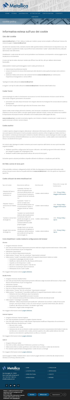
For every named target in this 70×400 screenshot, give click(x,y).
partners (51, 377)
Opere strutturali (31, 374)
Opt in (55, 220)
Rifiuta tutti (43, 394)
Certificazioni (52, 371)
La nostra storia (30, 371)
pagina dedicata (27, 272)
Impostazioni (56, 394)
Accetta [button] (32, 394)
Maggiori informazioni (59, 194)
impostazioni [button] (16, 398)
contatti (51, 374)
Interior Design (30, 377)
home (27, 367)
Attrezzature (52, 367)
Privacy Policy (61, 192)
